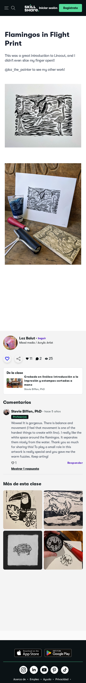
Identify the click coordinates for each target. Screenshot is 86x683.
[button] (6, 8)
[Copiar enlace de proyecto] (18, 359)
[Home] (32, 8)
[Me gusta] (7, 359)
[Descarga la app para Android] (58, 653)
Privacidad (61, 679)
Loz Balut (27, 338)
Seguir (42, 338)
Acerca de (19, 679)
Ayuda (47, 679)
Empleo (34, 679)
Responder (75, 462)
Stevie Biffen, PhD (26, 411)
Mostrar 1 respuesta (25, 469)
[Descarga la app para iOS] (27, 653)
